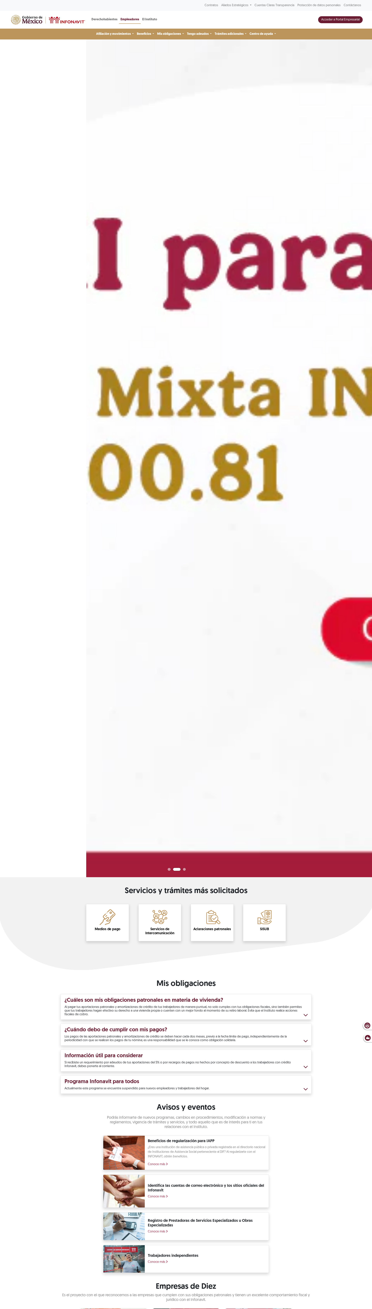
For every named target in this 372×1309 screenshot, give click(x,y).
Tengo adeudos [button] (198, 34)
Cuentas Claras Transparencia (274, 5)
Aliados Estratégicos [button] (235, 5)
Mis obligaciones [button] (169, 34)
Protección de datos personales (319, 5)
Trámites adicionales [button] (229, 34)
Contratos (211, 5)
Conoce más (157, 1164)
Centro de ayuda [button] (262, 34)
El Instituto (149, 19)
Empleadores (130, 19)
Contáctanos (352, 5)
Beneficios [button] (144, 34)
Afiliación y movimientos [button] (113, 34)
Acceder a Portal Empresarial (340, 19)
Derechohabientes (104, 19)
